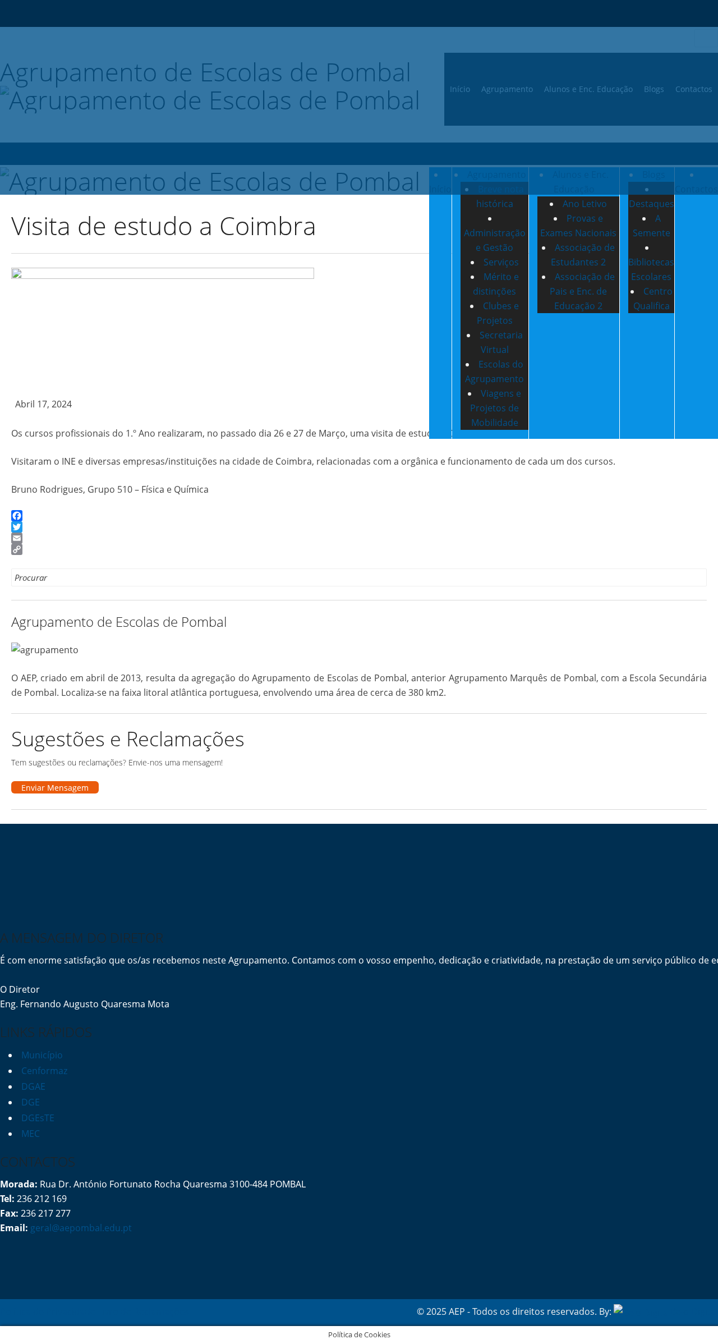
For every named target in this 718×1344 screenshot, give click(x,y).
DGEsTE (37, 1118)
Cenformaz (44, 1071)
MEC (30, 1133)
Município (42, 1055)
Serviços (501, 262)
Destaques (651, 204)
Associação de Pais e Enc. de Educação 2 (582, 291)
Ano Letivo (585, 204)
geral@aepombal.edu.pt (80, 1228)
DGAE (33, 1086)
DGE (30, 1102)
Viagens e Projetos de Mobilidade (495, 408)
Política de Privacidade (47, 1311)
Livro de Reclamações (143, 1311)
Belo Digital (694, 1311)
